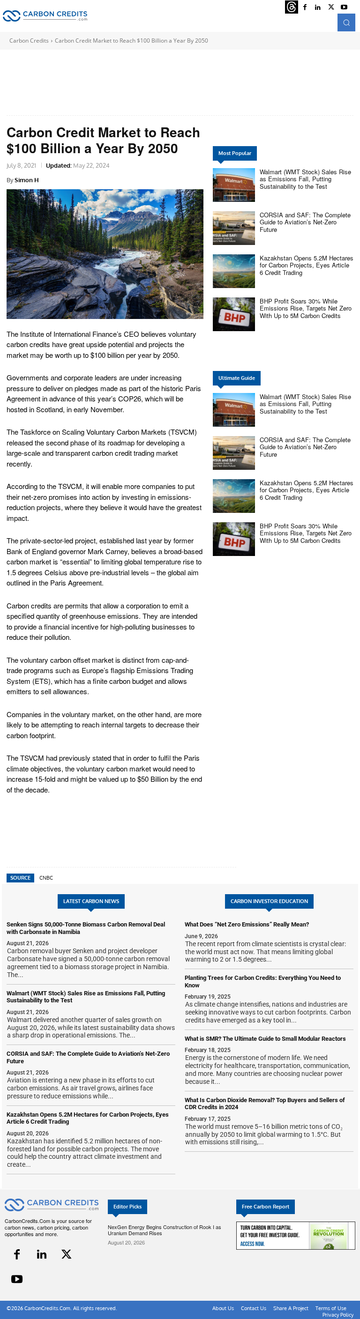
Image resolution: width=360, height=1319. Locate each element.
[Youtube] (17, 1279)
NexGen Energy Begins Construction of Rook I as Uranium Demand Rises (164, 1230)
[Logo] (45, 16)
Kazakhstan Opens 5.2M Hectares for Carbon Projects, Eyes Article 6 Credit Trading (306, 265)
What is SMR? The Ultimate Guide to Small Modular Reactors (265, 1038)
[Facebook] (17, 1254)
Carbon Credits (29, 40)
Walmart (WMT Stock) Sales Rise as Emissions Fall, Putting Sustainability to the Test (305, 179)
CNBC (46, 877)
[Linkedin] (42, 1254)
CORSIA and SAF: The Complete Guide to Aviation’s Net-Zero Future (305, 222)
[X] (66, 1254)
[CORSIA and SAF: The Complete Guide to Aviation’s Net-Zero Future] (234, 228)
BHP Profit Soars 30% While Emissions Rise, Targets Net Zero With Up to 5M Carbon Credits (306, 308)
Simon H (27, 180)
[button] (346, 22)
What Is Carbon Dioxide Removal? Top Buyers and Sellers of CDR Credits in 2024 (265, 1104)
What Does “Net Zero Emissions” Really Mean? (247, 924)
